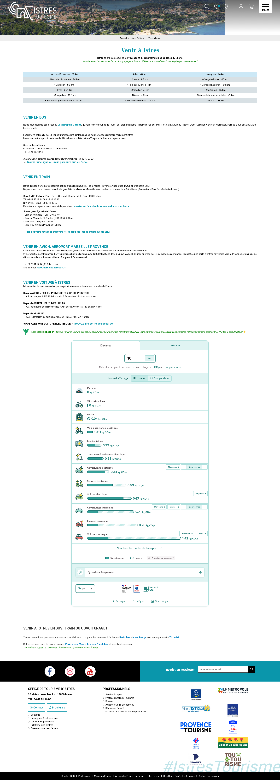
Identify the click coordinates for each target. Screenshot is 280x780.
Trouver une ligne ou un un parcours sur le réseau (57, 162)
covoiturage (139, 637)
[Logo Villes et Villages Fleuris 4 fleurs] (233, 742)
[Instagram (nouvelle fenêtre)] (70, 671)
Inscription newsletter (180, 669)
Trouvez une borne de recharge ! (93, 323)
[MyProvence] (196, 726)
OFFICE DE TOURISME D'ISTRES (51, 689)
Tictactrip (174, 637)
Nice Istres (103, 644)
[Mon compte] (241, 6)
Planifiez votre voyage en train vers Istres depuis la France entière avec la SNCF (68, 231)
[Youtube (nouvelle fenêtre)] (90, 671)
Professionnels (116, 689)
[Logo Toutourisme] (233, 759)
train (122, 637)
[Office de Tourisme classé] (233, 710)
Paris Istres (71, 644)
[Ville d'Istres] (196, 708)
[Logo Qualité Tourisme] (232, 727)
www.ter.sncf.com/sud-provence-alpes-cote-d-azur (102, 206)
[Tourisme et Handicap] (196, 694)
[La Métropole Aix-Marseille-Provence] (233, 690)
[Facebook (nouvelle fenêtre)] (50, 671)
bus (128, 637)
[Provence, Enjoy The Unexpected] (195, 759)
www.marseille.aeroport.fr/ (51, 267)
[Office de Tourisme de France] (196, 743)
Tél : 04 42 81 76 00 (39, 699)
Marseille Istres (87, 644)
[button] (251, 6)
